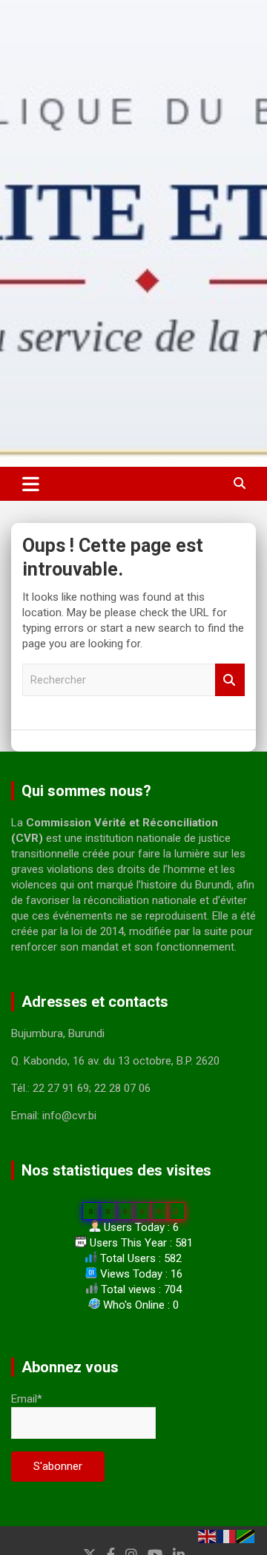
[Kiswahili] (246, 1535)
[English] (207, 1535)
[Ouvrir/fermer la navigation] (30, 484)
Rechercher (230, 680)
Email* (26, 1399)
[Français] (227, 1535)
